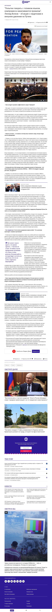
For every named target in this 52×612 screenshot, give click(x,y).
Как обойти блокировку (10, 594)
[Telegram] (26, 610)
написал (11, 68)
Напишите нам (30, 591)
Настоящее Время (11, 81)
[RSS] (20, 581)
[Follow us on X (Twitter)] (8, 581)
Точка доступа (8, 601)
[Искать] (40, 610)
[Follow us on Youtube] (11, 581)
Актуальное (8, 5)
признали (24, 344)
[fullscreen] (46, 100)
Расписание (29, 606)
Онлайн (28, 601)
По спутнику (7, 606)
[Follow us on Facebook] (6, 581)
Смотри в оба (10, 509)
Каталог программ (8, 591)
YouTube (28, 603)
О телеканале (7, 589)
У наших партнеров (9, 603)
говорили (9, 230)
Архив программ (30, 594)
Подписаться (36, 351)
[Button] (31, 22)
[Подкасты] (23, 581)
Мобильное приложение (32, 589)
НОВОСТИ (8, 486)
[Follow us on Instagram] (14, 581)
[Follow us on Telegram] (17, 581)
